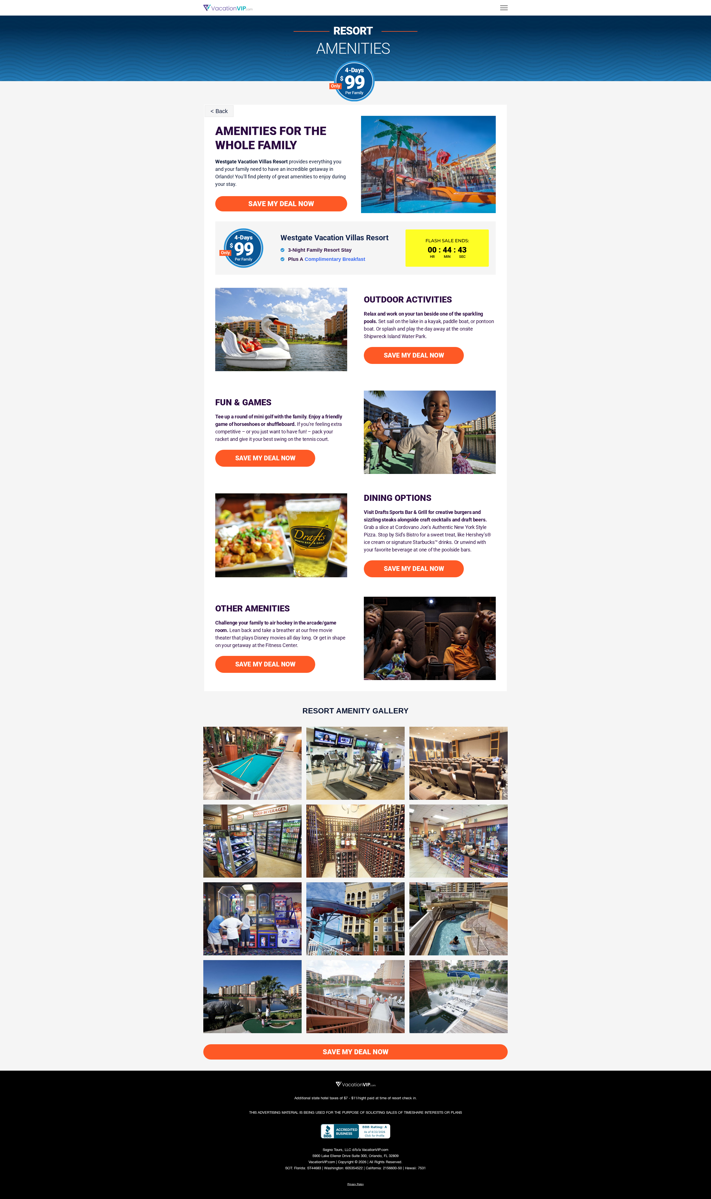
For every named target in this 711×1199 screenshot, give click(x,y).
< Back (219, 111)
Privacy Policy (355, 1184)
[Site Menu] (504, 7)
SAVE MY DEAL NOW (281, 204)
